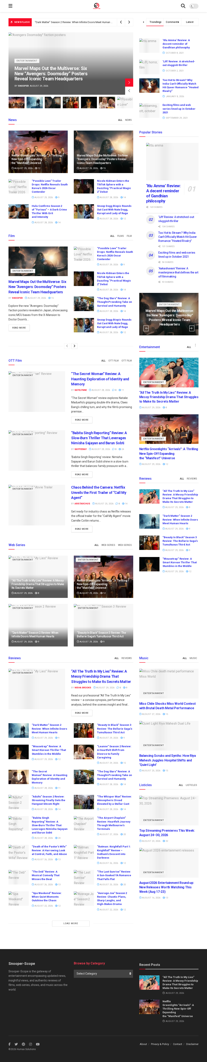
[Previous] (67, 346)
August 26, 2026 (43, 859)
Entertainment (27, 66)
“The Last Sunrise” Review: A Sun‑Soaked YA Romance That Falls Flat (114, 875)
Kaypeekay (81, 449)
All (120, 120)
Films (120, 236)
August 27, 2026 (108, 834)
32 (166, 841)
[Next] (74, 346)
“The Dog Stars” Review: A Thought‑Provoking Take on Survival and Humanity (114, 302)
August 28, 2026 (108, 197)
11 (122, 390)
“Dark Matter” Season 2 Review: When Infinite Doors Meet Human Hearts (180, 519)
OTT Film (113, 360)
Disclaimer (192, 1044)
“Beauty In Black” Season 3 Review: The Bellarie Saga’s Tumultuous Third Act (54, 76)
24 (122, 449)
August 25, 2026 (104, 503)
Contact (177, 1044)
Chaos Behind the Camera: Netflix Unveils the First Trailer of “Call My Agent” (98, 492)
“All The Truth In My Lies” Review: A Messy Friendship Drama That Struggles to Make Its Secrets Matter (38, 584)
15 (104, 168)
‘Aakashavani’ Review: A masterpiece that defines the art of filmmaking (178, 272)
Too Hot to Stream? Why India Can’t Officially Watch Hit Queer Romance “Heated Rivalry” (177, 236)
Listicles (191, 785)
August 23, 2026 (151, 841)
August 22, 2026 (43, 906)
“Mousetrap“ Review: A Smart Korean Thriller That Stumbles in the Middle (180, 562)
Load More (70, 923)
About (143, 1044)
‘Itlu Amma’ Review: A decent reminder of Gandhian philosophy (176, 44)
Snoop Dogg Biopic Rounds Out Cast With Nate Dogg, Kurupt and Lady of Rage (114, 209)
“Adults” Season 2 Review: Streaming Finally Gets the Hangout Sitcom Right (48, 800)
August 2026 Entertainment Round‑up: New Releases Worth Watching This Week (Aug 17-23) (166, 887)
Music (193, 658)
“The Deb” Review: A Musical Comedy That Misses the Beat (45, 875)
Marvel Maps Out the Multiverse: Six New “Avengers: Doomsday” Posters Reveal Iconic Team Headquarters (96, 22)
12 (38, 168)
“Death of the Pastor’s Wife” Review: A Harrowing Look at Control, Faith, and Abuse (49, 850)
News (128, 120)
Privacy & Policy (160, 1044)
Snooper (17, 298)
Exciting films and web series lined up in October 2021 (179, 108)
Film (129, 236)
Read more (19, 327)
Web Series (108, 545)
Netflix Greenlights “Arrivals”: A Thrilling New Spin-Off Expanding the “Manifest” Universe (37, 159)
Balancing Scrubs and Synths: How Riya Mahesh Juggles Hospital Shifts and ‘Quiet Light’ (167, 760)
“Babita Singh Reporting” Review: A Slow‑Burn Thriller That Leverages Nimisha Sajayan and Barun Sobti (99, 438)
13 (58, 859)
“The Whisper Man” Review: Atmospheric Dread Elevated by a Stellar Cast (114, 800)
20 (124, 834)
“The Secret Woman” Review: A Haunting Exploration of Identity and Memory (100, 379)
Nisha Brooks (83, 687)
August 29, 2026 (23, 168)
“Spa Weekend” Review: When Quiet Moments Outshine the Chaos (47, 897)
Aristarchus (26, 86)
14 (124, 197)
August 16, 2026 (151, 897)
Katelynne (81, 390)
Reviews (192, 478)
